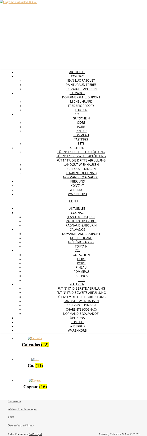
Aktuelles (77, 72)
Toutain (81, 110)
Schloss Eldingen (81, 169)
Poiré (81, 127)
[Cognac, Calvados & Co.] (18, 2)
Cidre (81, 122)
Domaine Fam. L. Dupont (81, 97)
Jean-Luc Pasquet (81, 80)
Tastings (81, 139)
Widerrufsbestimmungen (22, 409)
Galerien (77, 148)
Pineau (81, 131)
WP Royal (35, 434)
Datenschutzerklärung (21, 425)
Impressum (14, 401)
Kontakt (77, 185)
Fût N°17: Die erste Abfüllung (81, 152)
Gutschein (81, 118)
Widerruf (77, 190)
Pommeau (81, 135)
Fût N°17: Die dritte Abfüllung (81, 160)
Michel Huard (81, 101)
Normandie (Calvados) (81, 177)
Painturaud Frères (81, 85)
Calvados (77, 93)
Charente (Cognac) (81, 173)
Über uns (77, 181)
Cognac (77, 76)
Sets (81, 143)
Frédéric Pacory (81, 106)
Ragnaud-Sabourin (81, 89)
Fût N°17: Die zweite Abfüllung (81, 156)
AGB (11, 417)
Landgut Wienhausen (81, 164)
